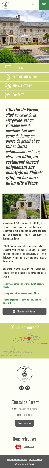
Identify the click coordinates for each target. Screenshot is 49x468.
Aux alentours (22, 85)
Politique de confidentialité (17, 459)
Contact (18, 94)
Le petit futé (29, 446)
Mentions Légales (35, 459)
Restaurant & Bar (25, 76)
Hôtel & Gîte (21, 67)
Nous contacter (24, 423)
